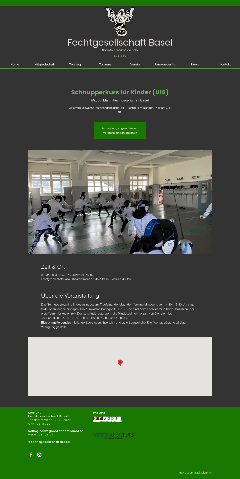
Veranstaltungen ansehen (120, 132)
